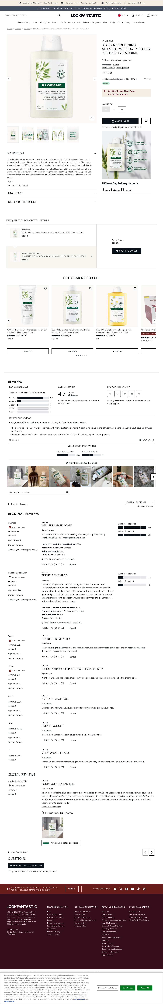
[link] (137, 15)
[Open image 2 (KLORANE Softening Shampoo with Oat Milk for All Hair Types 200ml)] (28, 134)
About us (105, 911)
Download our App (55, 914)
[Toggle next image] (95, 79)
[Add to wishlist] (146, 121)
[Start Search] (58, 15)
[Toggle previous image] (9, 79)
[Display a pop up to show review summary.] (26, 335)
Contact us (51, 929)
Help (49, 911)
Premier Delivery (53, 932)
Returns (50, 920)
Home (9, 29)
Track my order (53, 935)
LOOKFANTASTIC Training (139, 920)
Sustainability (80, 923)
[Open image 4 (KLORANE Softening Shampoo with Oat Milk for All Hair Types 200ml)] (58, 134)
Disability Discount (109, 929)
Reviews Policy (80, 926)
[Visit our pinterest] (144, 889)
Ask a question (123, 67)
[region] (81, 988)
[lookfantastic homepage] (86, 15)
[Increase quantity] (122, 109)
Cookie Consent (13, 929)
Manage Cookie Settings (107, 988)
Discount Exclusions (55, 917)
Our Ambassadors (109, 932)
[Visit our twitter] (121, 889)
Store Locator (134, 911)
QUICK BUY (27, 351)
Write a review (108, 67)
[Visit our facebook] (115, 889)
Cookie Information (82, 917)
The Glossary (107, 914)
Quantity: (107, 104)
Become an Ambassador (112, 949)
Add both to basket (126, 251)
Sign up (71, 889)
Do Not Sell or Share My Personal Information (20, 933)
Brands (18, 29)
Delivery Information (55, 923)
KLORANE (108, 41)
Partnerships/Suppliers (111, 937)
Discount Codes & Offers (112, 926)
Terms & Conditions (82, 911)
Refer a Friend (107, 943)
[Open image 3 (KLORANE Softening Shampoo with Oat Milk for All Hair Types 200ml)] (43, 134)
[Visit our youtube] (132, 889)
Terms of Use (9, 1001)
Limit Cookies (128, 988)
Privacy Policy (80, 914)
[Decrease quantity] (106, 109)
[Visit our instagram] (127, 889)
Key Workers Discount (110, 946)
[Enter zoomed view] (92, 118)
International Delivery (55, 926)
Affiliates (105, 935)
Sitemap (105, 940)
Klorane (27, 29)
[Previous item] (9, 321)
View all (147, 79)
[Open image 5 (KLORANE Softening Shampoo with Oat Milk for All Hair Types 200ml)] (73, 134)
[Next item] (154, 321)
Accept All (145, 988)
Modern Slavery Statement (85, 920)
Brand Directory (108, 917)
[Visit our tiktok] (138, 889)
